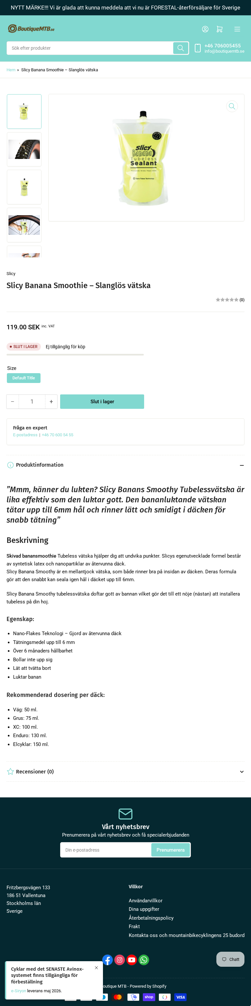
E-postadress (26, 434)
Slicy (11, 273)
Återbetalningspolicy (151, 918)
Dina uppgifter (144, 909)
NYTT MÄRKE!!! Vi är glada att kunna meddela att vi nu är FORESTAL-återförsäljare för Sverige (125, 7)
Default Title (23, 377)
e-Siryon (18, 990)
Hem (11, 69)
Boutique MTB (113, 986)
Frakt (134, 926)
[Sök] (181, 48)
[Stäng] (96, 968)
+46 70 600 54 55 (57, 434)
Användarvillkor (145, 901)
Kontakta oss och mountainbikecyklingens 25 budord (186, 935)
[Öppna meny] (237, 29)
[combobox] (98, 48)
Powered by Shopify (148, 986)
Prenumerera (171, 850)
